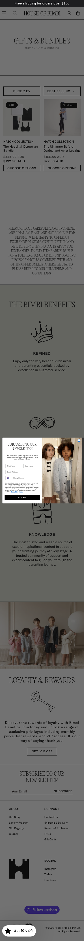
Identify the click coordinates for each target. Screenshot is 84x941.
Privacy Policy (14, 492)
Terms (21, 492)
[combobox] (8, 478)
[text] (42, 3)
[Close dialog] (79, 440)
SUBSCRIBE (22, 497)
